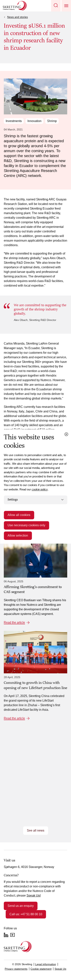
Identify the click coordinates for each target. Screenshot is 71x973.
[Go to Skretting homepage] (15, 5)
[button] (56, 5)
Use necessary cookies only (26, 525)
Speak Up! (34, 895)
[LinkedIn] (6, 935)
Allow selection (18, 535)
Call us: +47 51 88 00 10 (25, 914)
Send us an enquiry (21, 905)
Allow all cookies (19, 515)
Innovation (34, 121)
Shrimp (52, 121)
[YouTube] (12, 935)
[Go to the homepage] (18, 946)
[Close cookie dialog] (66, 434)
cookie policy (40, 489)
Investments (14, 121)
